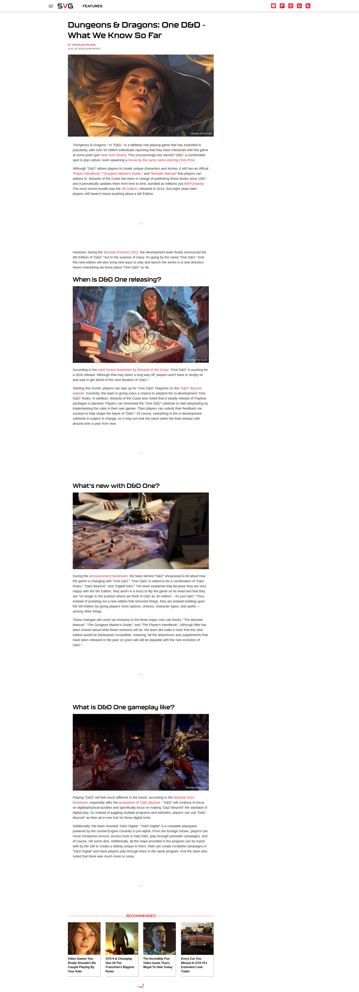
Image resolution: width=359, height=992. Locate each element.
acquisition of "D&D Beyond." (140, 802)
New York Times (113, 155)
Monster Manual (163, 173)
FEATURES (92, 6)
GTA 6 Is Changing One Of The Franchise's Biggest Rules (120, 965)
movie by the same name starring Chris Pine (161, 160)
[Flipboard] (282, 8)
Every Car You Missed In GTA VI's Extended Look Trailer (194, 965)
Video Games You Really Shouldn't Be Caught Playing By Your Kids (82, 965)
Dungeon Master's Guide (122, 173)
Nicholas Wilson (84, 44)
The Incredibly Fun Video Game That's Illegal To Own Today (157, 963)
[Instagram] (290, 8)
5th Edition (129, 189)
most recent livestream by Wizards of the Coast (133, 370)
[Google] (299, 8)
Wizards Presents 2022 (121, 252)
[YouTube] (273, 8)
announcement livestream (108, 576)
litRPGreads (193, 184)
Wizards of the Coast (201, 133)
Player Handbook (87, 173)
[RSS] (308, 8)
